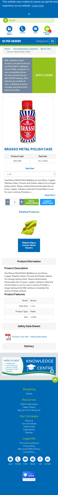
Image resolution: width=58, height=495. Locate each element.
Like (40, 464)
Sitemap (29, 432)
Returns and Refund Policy (29, 449)
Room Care (46, 49)
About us (29, 420)
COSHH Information (29, 404)
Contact (22, 33)
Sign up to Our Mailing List (29, 410)
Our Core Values (29, 423)
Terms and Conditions (29, 443)
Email (35, 33)
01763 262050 (11, 41)
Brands (29, 393)
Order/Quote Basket (47, 32)
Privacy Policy (29, 446)
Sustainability (29, 429)
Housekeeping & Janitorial (25, 49)
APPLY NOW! (44, 75)
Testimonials (29, 426)
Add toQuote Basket (32, 202)
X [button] (29, 14)
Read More (50, 195)
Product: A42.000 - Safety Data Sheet (29, 336)
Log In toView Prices (47, 202)
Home (7, 49)
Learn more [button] (38, 5)
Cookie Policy (29, 452)
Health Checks (29, 407)
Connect (47, 464)
